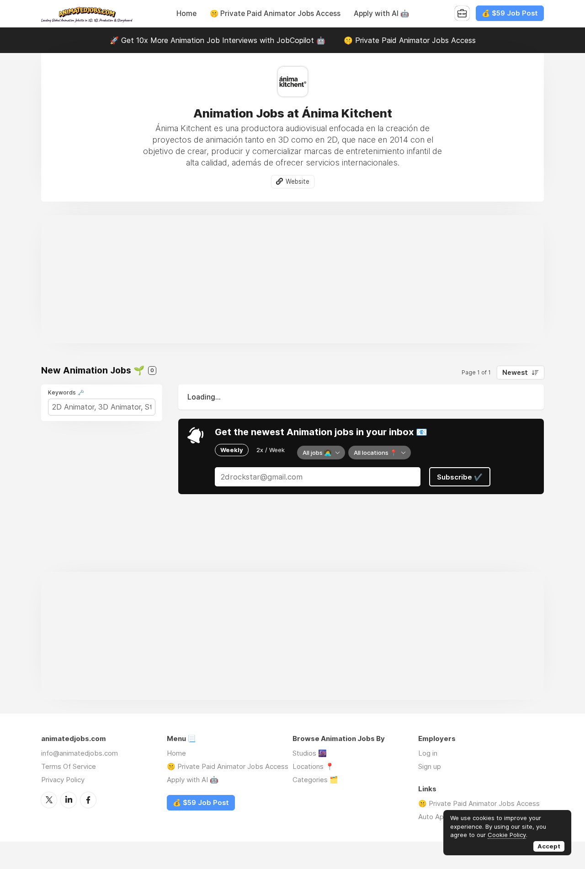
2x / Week (270, 449)
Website (297, 181)
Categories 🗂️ (315, 779)
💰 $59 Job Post (510, 13)
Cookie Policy (507, 834)
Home (186, 13)
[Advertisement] (292, 279)
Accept (548, 846)
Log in (427, 753)
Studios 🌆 (309, 753)
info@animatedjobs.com (79, 753)
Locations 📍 (313, 766)
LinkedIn (68, 800)
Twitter (49, 800)
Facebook (88, 800)
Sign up (429, 766)
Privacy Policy (63, 779)
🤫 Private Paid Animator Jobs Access (275, 13)
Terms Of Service (68, 766)
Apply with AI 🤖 (381, 13)
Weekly (231, 449)
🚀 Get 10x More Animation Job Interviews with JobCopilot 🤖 (217, 40)
